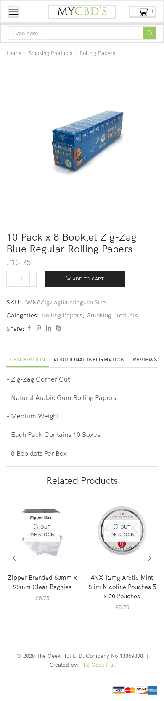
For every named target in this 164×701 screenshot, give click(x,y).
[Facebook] (29, 328)
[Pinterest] (39, 328)
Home (14, 52)
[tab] (27, 359)
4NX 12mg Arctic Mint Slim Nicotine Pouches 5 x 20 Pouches (122, 587)
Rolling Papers (97, 52)
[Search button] (149, 33)
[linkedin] (48, 328)
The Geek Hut (97, 664)
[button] (14, 558)
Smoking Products (50, 52)
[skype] (57, 328)
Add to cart (88, 279)
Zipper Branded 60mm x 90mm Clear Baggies (42, 582)
